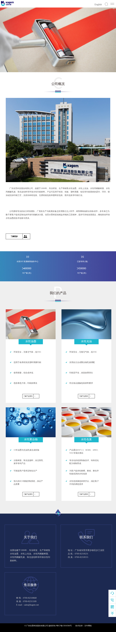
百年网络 (88, 626)
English (98, 4)
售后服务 (30, 585)
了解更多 (14, 236)
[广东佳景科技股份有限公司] (7, 3)
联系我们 (86, 537)
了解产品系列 (29, 396)
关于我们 (30, 537)
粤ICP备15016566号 (64, 626)
